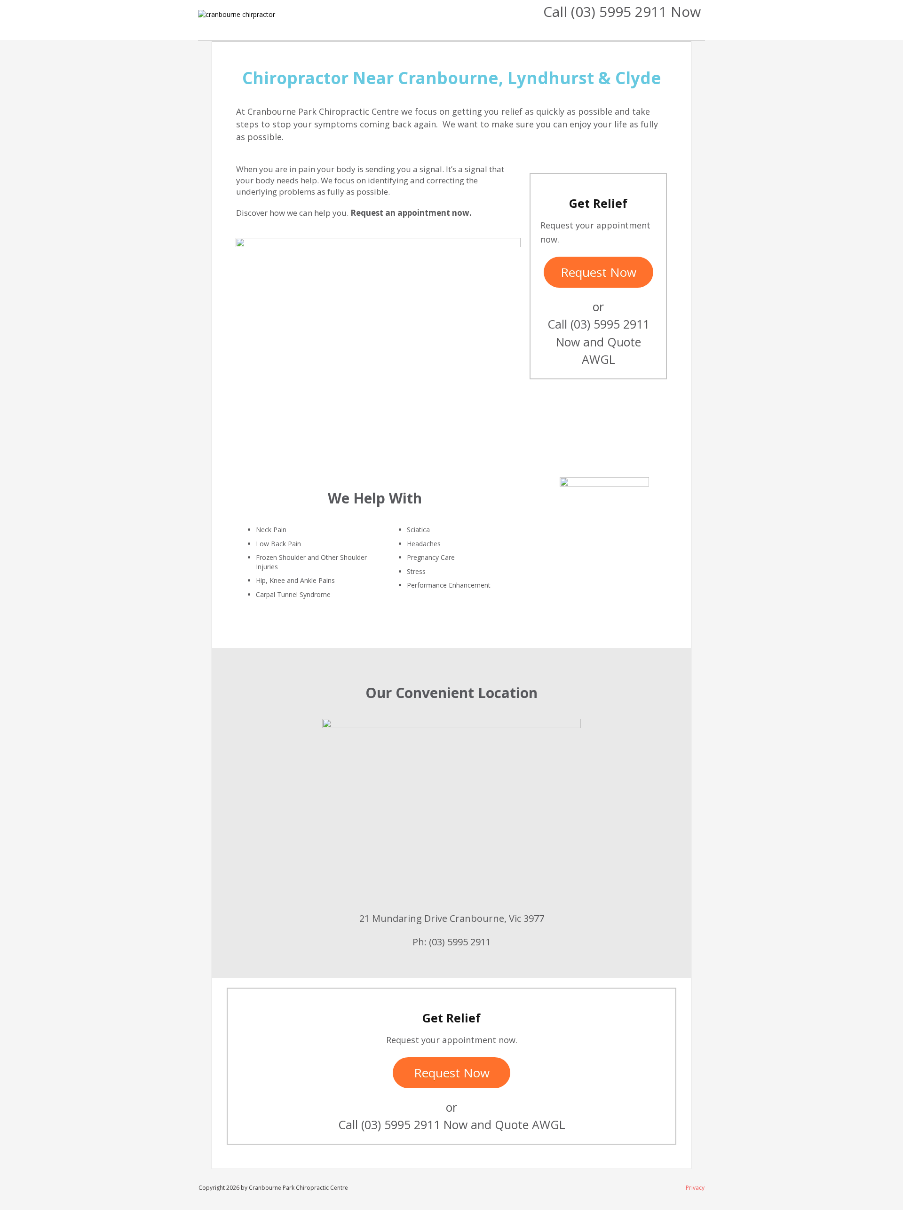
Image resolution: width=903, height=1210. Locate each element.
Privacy (695, 1188)
